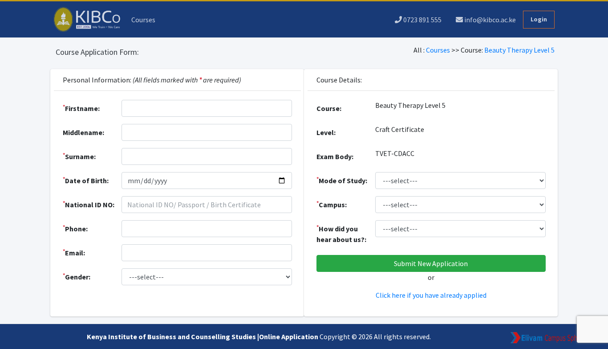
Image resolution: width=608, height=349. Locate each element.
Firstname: (81, 108)
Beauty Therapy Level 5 (519, 49)
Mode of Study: (341, 180)
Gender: (76, 276)
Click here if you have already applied (431, 295)
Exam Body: (334, 156)
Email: (74, 252)
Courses (143, 19)
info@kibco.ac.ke (489, 19)
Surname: (79, 156)
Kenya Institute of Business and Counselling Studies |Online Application (203, 336)
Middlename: (83, 132)
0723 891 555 (422, 19)
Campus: (331, 204)
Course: (328, 108)
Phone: (75, 228)
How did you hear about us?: (341, 233)
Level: (326, 132)
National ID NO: (88, 204)
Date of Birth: (86, 180)
